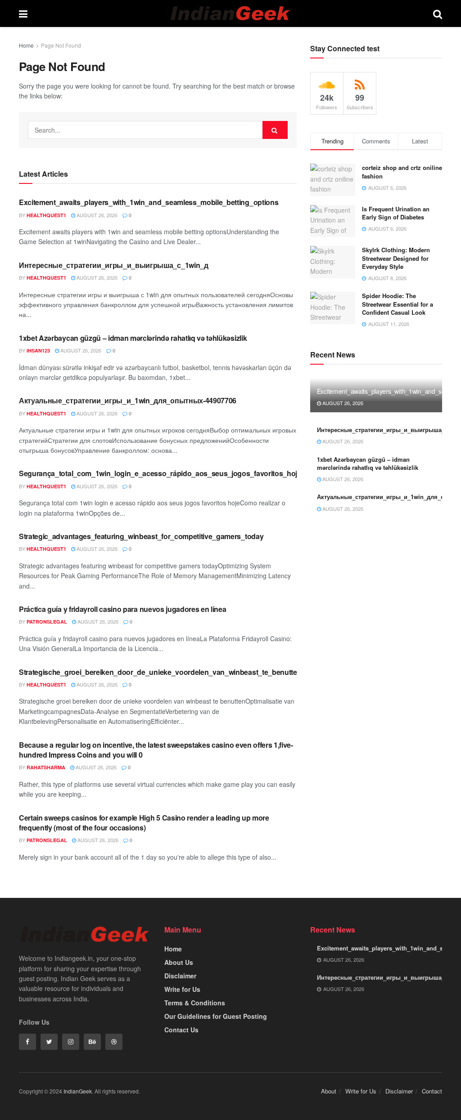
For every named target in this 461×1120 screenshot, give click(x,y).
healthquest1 (46, 215)
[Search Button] (275, 130)
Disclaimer (180, 975)
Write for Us (182, 989)
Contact (432, 1091)
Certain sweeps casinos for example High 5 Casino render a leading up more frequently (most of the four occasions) (144, 822)
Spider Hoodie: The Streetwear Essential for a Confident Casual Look (397, 303)
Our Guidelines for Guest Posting (215, 1016)
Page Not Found (61, 45)
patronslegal (47, 621)
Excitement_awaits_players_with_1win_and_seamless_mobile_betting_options (148, 202)
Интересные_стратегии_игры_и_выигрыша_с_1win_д (113, 265)
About (328, 1091)
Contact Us (181, 1029)
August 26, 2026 (96, 215)
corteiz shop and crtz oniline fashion (402, 171)
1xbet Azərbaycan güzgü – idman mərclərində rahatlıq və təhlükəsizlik (133, 338)
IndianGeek (77, 1091)
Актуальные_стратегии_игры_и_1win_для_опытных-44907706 (127, 400)
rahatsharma (46, 767)
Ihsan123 (38, 350)
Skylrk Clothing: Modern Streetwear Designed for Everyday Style (396, 257)
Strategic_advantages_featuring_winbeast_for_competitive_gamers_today (141, 536)
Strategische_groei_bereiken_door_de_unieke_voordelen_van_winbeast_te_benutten (160, 672)
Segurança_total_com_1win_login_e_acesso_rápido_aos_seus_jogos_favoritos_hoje (160, 473)
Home (26, 45)
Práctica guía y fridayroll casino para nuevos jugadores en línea (122, 609)
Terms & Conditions (194, 1002)
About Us (178, 962)
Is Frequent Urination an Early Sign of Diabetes (395, 213)
